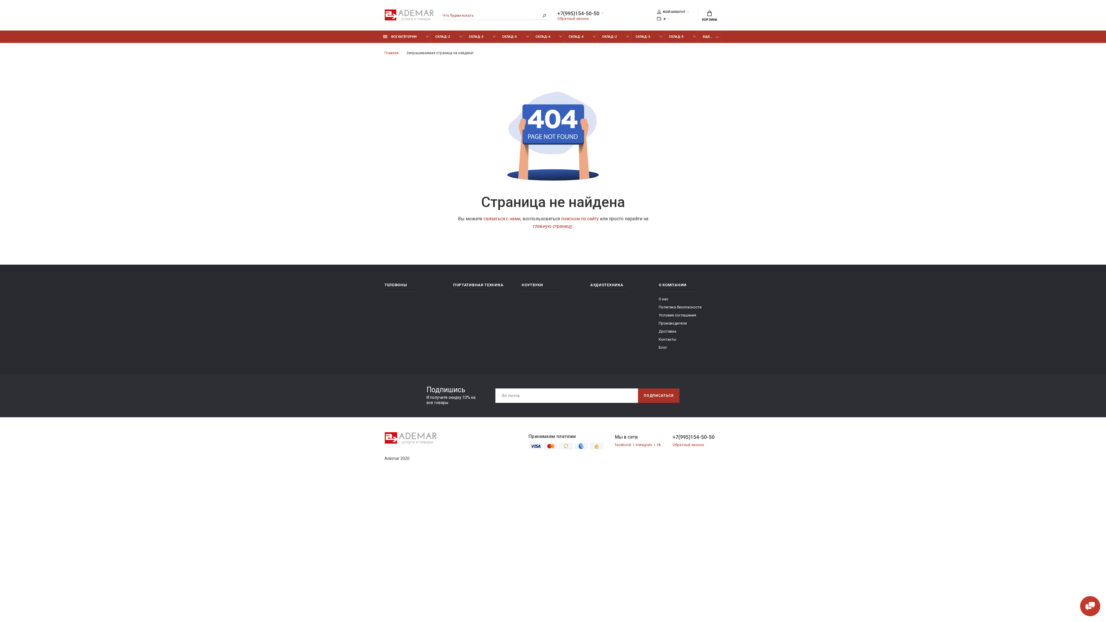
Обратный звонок (573, 18)
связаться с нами (502, 218)
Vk (659, 445)
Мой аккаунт (674, 12)
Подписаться (659, 396)
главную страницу (552, 226)
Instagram (644, 445)
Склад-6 (542, 37)
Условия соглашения (677, 315)
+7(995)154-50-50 (578, 13)
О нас (663, 299)
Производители (673, 323)
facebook (623, 445)
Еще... (707, 37)
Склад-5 (509, 37)
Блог (663, 347)
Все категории (403, 37)
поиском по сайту (580, 218)
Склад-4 (576, 37)
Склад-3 (476, 37)
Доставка (667, 331)
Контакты (667, 339)
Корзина (709, 20)
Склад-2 (442, 37)
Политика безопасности (680, 307)
